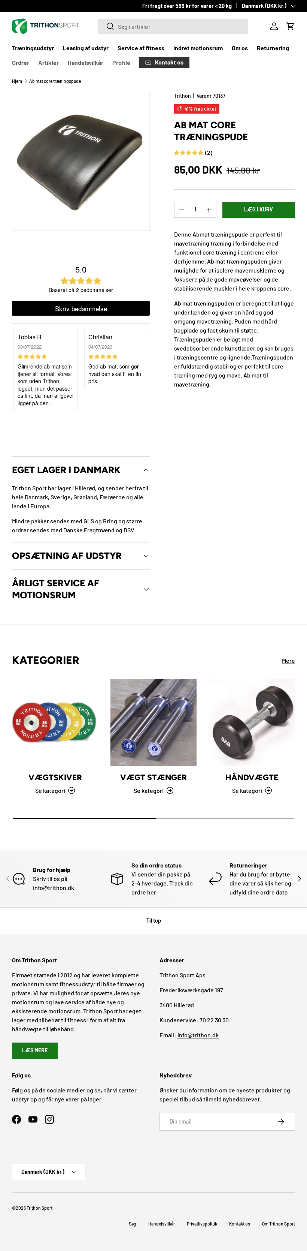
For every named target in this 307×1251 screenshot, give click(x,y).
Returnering (273, 47)
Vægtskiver (55, 777)
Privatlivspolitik (202, 1223)
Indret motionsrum (198, 47)
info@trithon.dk (198, 1034)
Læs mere (35, 1050)
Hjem (17, 81)
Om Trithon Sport (278, 1223)
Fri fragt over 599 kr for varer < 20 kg (187, 6)
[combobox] (173, 26)
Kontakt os (239, 1223)
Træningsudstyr (33, 47)
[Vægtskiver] (55, 722)
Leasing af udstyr (86, 47)
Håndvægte (251, 777)
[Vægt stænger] (153, 722)
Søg (132, 1223)
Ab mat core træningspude (55, 81)
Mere (288, 660)
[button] (290, 26)
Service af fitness (141, 47)
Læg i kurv (258, 209)
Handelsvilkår (85, 62)
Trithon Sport (39, 1208)
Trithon (182, 96)
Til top (153, 920)
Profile (121, 62)
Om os (240, 47)
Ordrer (20, 62)
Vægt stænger (153, 777)
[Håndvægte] (252, 722)
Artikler (48, 62)
